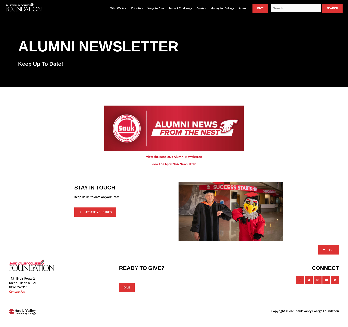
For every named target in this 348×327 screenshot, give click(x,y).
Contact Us (17, 292)
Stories (201, 8)
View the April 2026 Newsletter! (174, 164)
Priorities (137, 8)
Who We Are (118, 8)
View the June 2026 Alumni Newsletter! (174, 157)
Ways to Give (156, 8)
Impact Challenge (180, 8)
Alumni (243, 8)
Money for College (222, 8)
